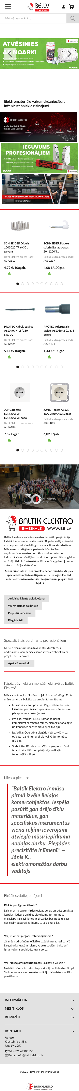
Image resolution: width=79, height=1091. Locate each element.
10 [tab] (61, 283)
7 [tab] (46, 283)
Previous (10, 54)
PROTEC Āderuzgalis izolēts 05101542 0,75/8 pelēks (59, 330)
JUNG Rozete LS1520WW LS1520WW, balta (15, 414)
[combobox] (39, 18)
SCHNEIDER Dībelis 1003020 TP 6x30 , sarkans (16, 247)
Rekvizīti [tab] (12, 1017)
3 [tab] (27, 283)
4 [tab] (32, 283)
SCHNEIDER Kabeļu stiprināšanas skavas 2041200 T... (56, 247)
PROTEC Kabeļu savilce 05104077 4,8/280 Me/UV (18, 330)
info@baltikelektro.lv (30, 1055)
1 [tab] (17, 283)
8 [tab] (51, 283)
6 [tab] (42, 283)
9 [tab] (56, 283)
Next (69, 54)
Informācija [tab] (16, 1000)
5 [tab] (37, 283)
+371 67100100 (23, 1051)
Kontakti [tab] (13, 1031)
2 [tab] (22, 283)
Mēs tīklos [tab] (14, 1008)
